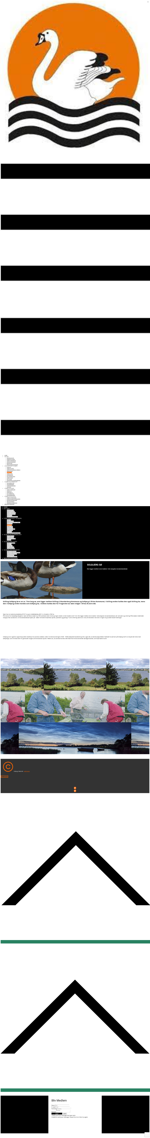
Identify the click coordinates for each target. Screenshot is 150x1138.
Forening (54, 1109)
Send (56, 1113)
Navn (53, 1105)
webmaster (27, 771)
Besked (53, 1112)
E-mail (53, 1107)
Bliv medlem (4, 776)
